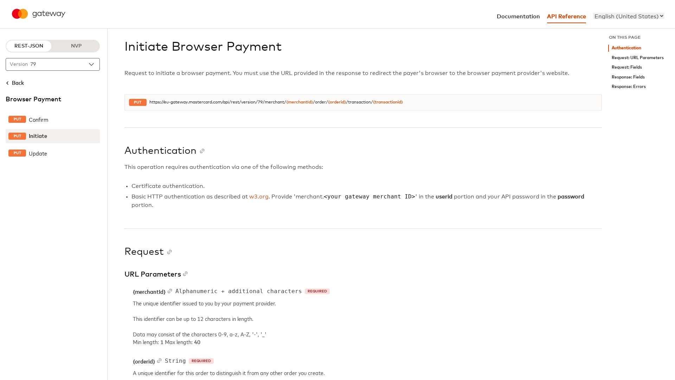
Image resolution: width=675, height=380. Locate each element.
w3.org (259, 197)
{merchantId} (299, 102)
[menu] (628, 16)
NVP (76, 46)
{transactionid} (388, 102)
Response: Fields (628, 77)
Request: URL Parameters (638, 58)
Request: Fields (627, 67)
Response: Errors (629, 86)
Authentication (626, 48)
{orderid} (337, 102)
